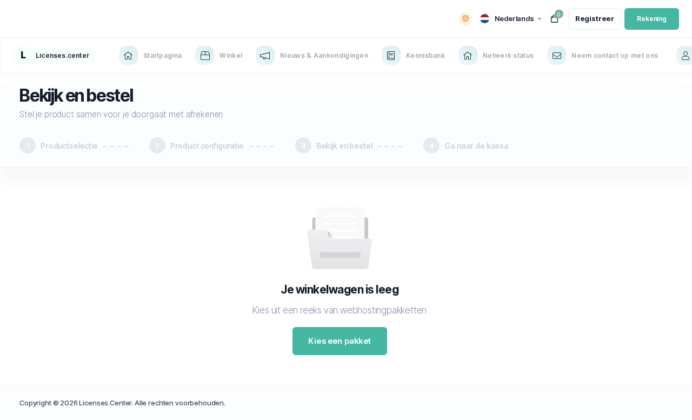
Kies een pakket (339, 341)
